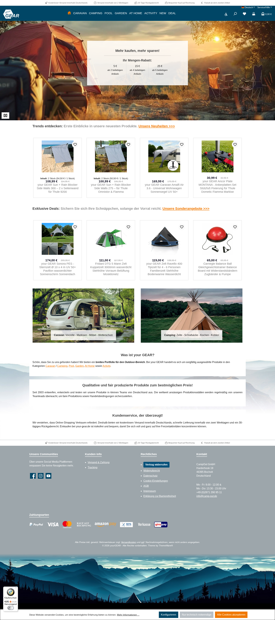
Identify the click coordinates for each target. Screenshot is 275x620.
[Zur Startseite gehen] (11, 14)
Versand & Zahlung (98, 462)
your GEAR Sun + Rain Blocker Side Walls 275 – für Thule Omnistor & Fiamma (58, 188)
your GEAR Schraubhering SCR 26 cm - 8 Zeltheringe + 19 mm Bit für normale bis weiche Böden (217, 188)
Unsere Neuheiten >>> (156, 126)
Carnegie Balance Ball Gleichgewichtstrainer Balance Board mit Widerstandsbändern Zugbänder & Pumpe (164, 269)
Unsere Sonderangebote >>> (185, 209)
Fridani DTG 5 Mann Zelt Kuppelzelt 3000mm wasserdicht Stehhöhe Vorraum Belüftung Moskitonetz (57, 269)
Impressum (149, 491)
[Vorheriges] (33, 168)
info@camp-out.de (206, 496)
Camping (62, 366)
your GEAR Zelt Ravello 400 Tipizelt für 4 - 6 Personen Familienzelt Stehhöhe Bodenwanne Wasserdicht (111, 269)
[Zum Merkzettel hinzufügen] (75, 144)
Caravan (50, 366)
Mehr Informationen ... (128, 614)
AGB (146, 486)
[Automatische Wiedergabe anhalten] (5, 115)
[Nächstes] (241, 168)
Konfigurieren (168, 614)
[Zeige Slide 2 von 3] (137, 116)
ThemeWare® (166, 545)
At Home (90, 366)
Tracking (92, 467)
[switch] (10, 608)
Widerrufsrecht (151, 470)
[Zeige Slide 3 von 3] (143, 116)
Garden (79, 366)
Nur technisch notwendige (196, 614)
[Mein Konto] (253, 14)
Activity (106, 366)
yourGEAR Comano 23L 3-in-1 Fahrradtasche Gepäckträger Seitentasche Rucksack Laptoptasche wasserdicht (217, 269)
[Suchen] (235, 14)
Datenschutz (150, 475)
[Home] (69, 13)
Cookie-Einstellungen (155, 480)
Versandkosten (128, 542)
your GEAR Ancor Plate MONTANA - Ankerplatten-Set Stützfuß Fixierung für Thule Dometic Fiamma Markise (164, 186)
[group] (137, 63)
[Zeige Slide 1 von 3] (131, 116)
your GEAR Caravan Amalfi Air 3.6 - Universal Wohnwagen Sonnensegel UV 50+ (111, 188)
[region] (137, 63)
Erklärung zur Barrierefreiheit (159, 496)
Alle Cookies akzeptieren (231, 614)
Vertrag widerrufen (156, 464)
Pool (71, 366)
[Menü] (16, 588)
